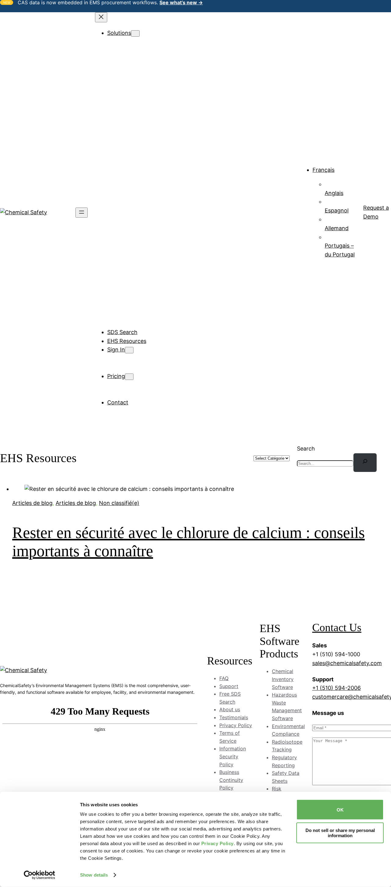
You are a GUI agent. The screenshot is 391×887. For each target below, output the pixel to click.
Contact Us (336, 627)
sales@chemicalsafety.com (347, 663)
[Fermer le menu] (101, 17)
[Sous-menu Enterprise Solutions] (165, 253)
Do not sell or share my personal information (340, 832)
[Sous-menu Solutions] (135, 33)
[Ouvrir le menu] (81, 213)
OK (340, 809)
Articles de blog (32, 503)
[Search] (365, 462)
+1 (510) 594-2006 (336, 688)
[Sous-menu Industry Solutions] (161, 148)
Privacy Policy (217, 843)
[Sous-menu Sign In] (129, 350)
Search (306, 448)
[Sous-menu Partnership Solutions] (167, 280)
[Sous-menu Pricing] (129, 377)
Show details (94, 875)
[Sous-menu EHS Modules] (154, 42)
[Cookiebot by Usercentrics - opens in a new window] (39, 875)
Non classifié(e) (119, 503)
